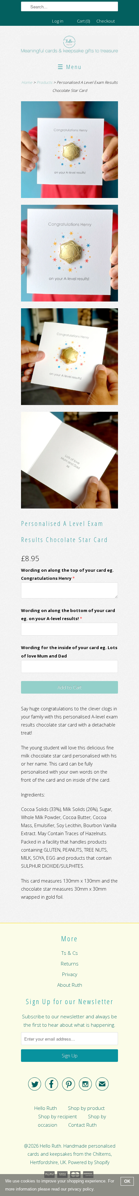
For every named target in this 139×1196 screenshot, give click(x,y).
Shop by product (86, 1108)
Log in (57, 21)
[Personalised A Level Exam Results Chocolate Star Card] (69, 150)
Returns (70, 963)
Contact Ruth (82, 1125)
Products (44, 82)
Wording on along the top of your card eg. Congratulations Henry (67, 574)
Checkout (105, 21)
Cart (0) (83, 21)
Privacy (69, 974)
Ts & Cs (69, 953)
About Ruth (69, 985)
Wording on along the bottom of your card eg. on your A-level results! (68, 614)
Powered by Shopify (88, 1162)
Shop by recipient (57, 1116)
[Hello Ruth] (69, 45)
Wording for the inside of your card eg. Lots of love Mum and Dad (69, 651)
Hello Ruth (45, 1108)
